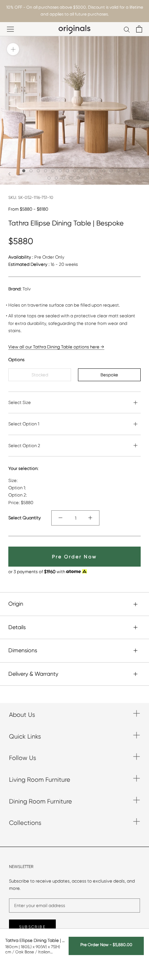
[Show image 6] (60, 170)
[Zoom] (13, 49)
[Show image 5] (52, 170)
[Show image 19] (70, 178)
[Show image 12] (103, 170)
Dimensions (22, 650)
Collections (25, 822)
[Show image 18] (63, 178)
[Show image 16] (49, 178)
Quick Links (25, 736)
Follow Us (22, 757)
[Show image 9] (82, 170)
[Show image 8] (74, 170)
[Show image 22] (92, 178)
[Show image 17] (56, 178)
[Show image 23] (100, 178)
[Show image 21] (85, 178)
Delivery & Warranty (33, 674)
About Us (22, 714)
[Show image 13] (111, 170)
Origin (15, 603)
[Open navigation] (10, 29)
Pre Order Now (74, 556)
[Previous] (9, 173)
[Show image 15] (125, 170)
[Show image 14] (118, 170)
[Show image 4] (45, 170)
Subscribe (32, 927)
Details (17, 627)
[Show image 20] (78, 178)
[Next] (140, 173)
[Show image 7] (67, 170)
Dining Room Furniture (40, 801)
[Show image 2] (31, 170)
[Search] (127, 29)
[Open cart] (139, 29)
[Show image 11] (96, 170)
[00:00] (74, 110)
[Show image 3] (38, 170)
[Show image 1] (23, 170)
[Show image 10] (89, 170)
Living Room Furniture (39, 779)
